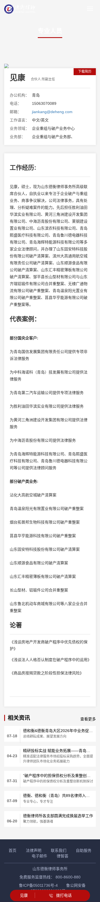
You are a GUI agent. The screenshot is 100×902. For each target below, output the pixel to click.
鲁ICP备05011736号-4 (38, 885)
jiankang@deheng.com (52, 112)
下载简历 (84, 71)
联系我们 (58, 850)
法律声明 (33, 850)
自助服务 (83, 850)
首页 (12, 850)
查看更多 (88, 719)
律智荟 (62, 856)
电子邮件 (39, 856)
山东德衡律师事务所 (50, 869)
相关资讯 (19, 718)
